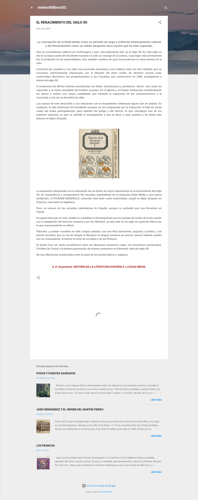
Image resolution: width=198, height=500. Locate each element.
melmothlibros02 (52, 7)
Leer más (156, 399)
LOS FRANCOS (45, 445)
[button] (160, 22)
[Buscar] (166, 8)
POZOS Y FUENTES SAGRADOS (55, 373)
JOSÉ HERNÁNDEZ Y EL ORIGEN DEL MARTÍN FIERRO (69, 409)
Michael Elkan (106, 492)
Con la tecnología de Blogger (101, 485)
